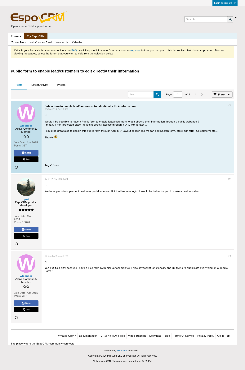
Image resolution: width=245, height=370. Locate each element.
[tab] (19, 85)
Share (28, 153)
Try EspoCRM (36, 36)
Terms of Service (183, 335)
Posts (19, 84)
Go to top (223, 335)
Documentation (88, 335)
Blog (167, 335)
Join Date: (20, 142)
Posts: (17, 145)
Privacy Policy (205, 335)
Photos (61, 84)
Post (28, 159)
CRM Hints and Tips (113, 335)
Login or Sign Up (223, 3)
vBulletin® (122, 350)
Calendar (77, 42)
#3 (229, 255)
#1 (229, 105)
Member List (62, 42)
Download (155, 335)
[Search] (230, 19)
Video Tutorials (137, 335)
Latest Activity (39, 84)
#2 (229, 179)
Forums (16, 36)
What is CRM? (67, 335)
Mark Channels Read (40, 42)
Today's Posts (18, 42)
